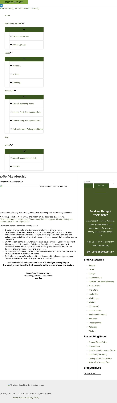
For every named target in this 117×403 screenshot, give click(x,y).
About (7, 145)
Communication (95, 277)
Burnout (92, 265)
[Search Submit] (88, 185)
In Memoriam (94, 346)
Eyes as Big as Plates (98, 342)
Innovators (93, 290)
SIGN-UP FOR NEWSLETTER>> (100, 252)
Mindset (92, 302)
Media (7, 53)
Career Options (19, 45)
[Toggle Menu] (24, 29)
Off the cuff (94, 306)
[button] (14, 2)
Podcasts (16, 66)
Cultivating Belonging (98, 354)
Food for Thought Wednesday (101, 282)
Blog (6, 137)
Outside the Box (95, 310)
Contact (15, 166)
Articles (15, 74)
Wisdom (92, 331)
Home (7, 15)
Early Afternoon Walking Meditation (27, 129)
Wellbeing (93, 327)
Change (92, 273)
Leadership (93, 294)
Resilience (93, 318)
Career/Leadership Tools (23, 104)
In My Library (94, 286)
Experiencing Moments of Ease (102, 350)
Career (91, 269)
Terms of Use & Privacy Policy (26, 397)
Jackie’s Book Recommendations (26, 112)
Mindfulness (94, 298)
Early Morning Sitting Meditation (26, 120)
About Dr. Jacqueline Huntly (24, 158)
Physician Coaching (13, 23)
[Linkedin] (1, 6)
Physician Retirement (98, 314)
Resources (9, 91)
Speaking (16, 83)
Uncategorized (95, 323)
